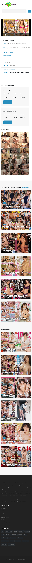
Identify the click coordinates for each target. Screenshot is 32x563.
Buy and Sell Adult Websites (7, 523)
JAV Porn (20, 534)
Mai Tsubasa (4, 537)
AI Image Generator (5, 521)
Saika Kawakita (5, 541)
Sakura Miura (11, 544)
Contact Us (3, 508)
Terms (2, 510)
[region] (16, 27)
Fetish (18, 72)
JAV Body (21, 531)
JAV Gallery (27, 531)
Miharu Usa (20, 537)
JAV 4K (15, 531)
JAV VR (25, 534)
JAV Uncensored (8, 531)
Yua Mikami (13, 534)
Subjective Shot (25, 72)
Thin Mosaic (12, 69)
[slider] (14, 34)
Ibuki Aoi (12, 541)
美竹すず (9, 55)
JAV (2, 531)
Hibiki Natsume (12, 537)
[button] (26, 34)
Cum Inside (13, 72)
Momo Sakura (25, 541)
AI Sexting (3, 519)
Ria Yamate (4, 544)
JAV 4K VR (18, 541)
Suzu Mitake (11, 52)
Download (7, 102)
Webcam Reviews (5, 517)
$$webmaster (4, 513)
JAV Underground (5, 534)
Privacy (2, 512)
